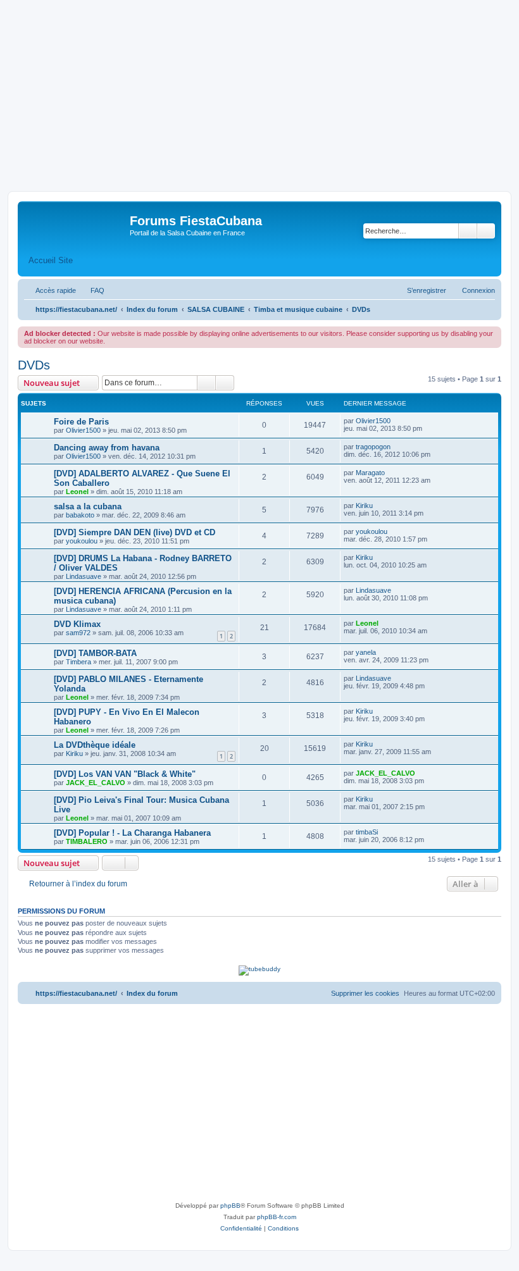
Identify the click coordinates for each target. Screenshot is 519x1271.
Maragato (370, 472)
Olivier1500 (83, 430)
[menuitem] (91, 290)
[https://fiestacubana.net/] (75, 224)
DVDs (34, 365)
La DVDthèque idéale (94, 745)
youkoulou (81, 541)
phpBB (230, 1205)
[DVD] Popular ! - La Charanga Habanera (132, 833)
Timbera (78, 662)
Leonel (77, 491)
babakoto (80, 515)
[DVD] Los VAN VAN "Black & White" (125, 774)
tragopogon (373, 446)
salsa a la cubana (88, 506)
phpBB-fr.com (276, 1216)
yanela (366, 652)
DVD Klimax (77, 624)
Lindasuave (83, 576)
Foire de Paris (81, 421)
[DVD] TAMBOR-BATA (95, 653)
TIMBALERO (87, 841)
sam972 (78, 632)
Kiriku (364, 505)
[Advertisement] (259, 96)
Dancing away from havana (106, 447)
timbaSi (367, 832)
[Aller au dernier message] (396, 421)
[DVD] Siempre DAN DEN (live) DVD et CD (134, 532)
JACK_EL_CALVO (95, 782)
